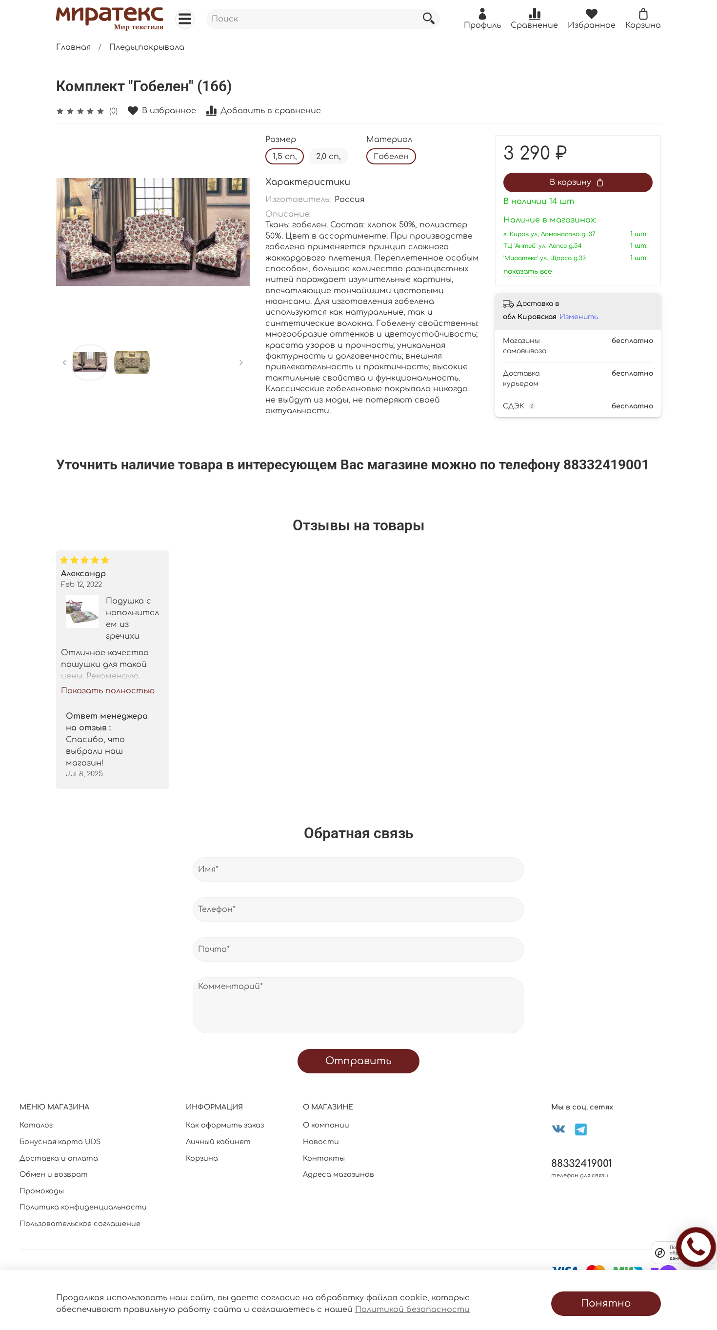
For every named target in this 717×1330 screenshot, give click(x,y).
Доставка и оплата (59, 1158)
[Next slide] (234, 232)
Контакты (324, 1158)
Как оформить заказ (225, 1125)
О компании (326, 1125)
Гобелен (391, 156)
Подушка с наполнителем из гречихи (132, 618)
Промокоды (42, 1191)
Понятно (606, 1303)
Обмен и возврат (54, 1174)
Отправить (358, 1061)
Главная (73, 47)
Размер (280, 139)
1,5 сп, (285, 156)
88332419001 (581, 1163)
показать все (527, 271)
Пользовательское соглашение (80, 1224)
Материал (389, 139)
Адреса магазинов (338, 1174)
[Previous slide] (71, 232)
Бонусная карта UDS (60, 1142)
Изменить (578, 317)
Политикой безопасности (412, 1309)
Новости (321, 1142)
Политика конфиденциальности (83, 1207)
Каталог (36, 1125)
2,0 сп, (328, 156)
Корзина (202, 1158)
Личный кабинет (218, 1142)
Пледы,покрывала (146, 47)
